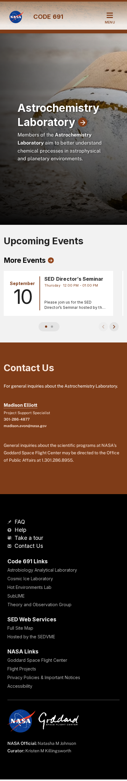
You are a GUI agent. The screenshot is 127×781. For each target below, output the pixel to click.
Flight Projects (21, 668)
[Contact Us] (10, 546)
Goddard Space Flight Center (37, 660)
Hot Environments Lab (29, 587)
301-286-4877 (17, 419)
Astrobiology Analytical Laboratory (42, 570)
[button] (46, 326)
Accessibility (19, 686)
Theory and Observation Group (39, 604)
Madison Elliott (20, 405)
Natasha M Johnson (57, 743)
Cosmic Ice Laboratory (30, 578)
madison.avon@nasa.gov (25, 426)
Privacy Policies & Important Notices (43, 677)
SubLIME (16, 595)
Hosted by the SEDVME (31, 636)
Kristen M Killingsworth (48, 750)
